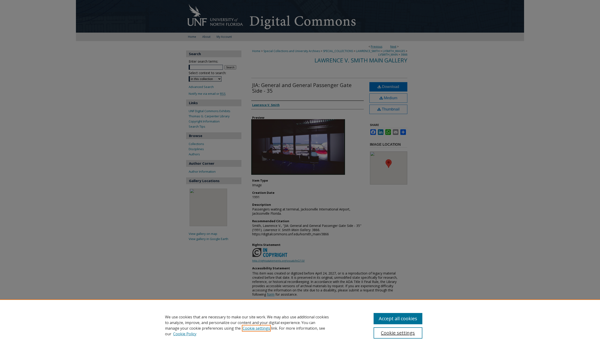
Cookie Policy (184, 333)
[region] (300, 325)
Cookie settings (256, 328)
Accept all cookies (398, 318)
